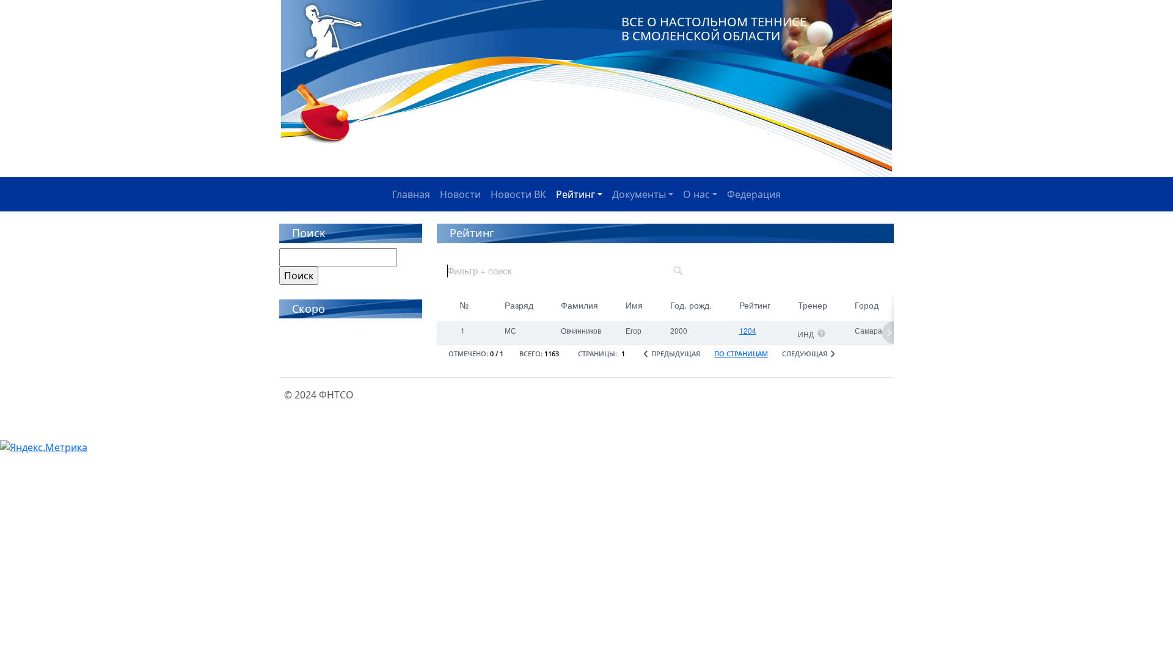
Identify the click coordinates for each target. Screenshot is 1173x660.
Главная (411, 194)
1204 (747, 330)
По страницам (741, 353)
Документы (639, 194)
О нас (696, 194)
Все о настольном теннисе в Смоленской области (713, 28)
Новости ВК (518, 194)
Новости (460, 194)
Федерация (754, 194)
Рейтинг (575, 194)
